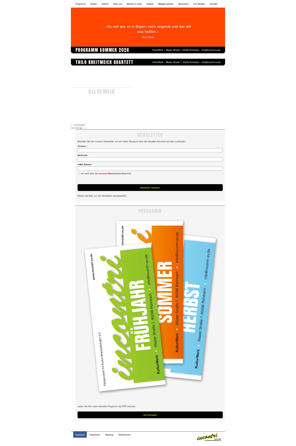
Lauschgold (78, 124)
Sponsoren (183, 3)
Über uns (117, 3)
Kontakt (213, 3)
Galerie (150, 3)
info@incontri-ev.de (211, 49)
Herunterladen (150, 414)
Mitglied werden (166, 3)
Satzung (109, 434)
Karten (93, 3)
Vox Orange (78, 127)
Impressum (94, 434)
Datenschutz (124, 434)
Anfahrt (105, 3)
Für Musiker (199, 3)
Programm (81, 3)
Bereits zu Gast (134, 3)
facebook (80, 434)
